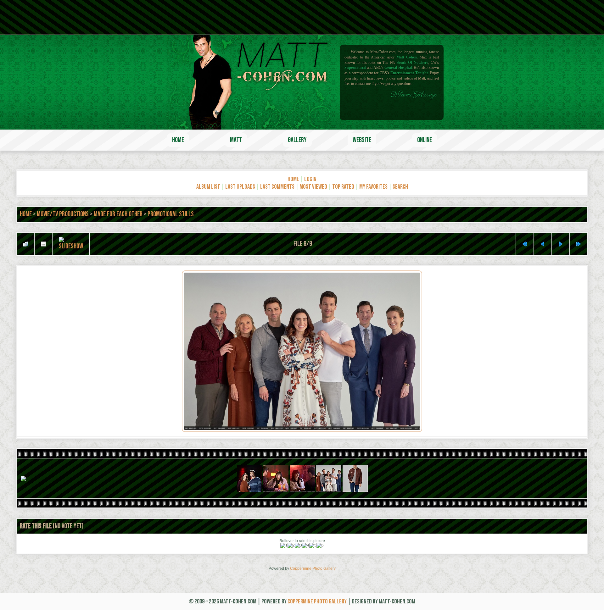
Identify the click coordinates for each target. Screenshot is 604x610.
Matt (236, 140)
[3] (298, 545)
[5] (312, 545)
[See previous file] (542, 244)
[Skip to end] (578, 244)
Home (178, 140)
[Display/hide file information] (43, 244)
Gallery (297, 140)
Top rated (343, 187)
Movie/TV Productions (63, 214)
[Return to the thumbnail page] (25, 244)
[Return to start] (524, 244)
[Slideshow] (71, 244)
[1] (284, 545)
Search (400, 187)
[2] (291, 545)
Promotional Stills (171, 214)
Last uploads (240, 187)
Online (424, 140)
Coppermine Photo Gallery (313, 568)
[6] (320, 545)
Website (362, 140)
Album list (208, 187)
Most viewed (313, 187)
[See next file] (560, 244)
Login (310, 179)
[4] (305, 545)
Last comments (277, 187)
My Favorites (373, 187)
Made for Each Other (118, 214)
